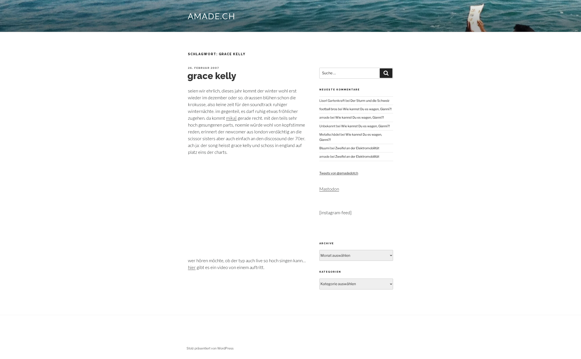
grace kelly (211, 75)
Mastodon (329, 189)
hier (192, 267)
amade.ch (212, 16)
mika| (231, 118)
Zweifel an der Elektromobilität (357, 148)
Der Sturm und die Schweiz (369, 100)
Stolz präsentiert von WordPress (210, 348)
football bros (328, 109)
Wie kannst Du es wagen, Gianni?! (367, 109)
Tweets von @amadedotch (338, 173)
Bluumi (324, 148)
